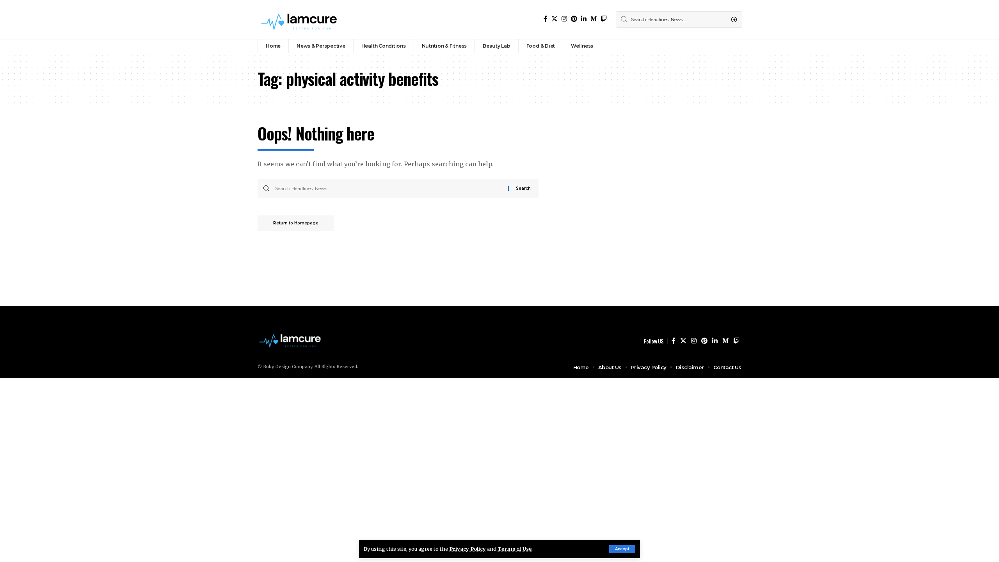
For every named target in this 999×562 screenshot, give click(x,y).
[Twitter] (554, 19)
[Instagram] (564, 19)
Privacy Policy (467, 549)
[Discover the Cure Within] (300, 19)
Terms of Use (514, 549)
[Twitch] (604, 19)
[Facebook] (545, 19)
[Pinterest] (574, 19)
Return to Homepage (295, 223)
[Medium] (593, 19)
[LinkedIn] (583, 19)
